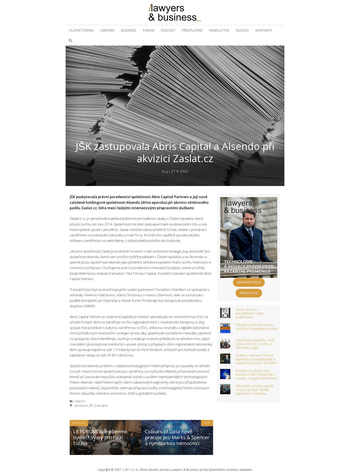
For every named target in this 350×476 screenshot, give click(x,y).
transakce (101, 405)
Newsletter (219, 30)
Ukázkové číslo (249, 282)
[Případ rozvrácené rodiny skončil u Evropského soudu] (225, 330)
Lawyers (107, 30)
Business (128, 30)
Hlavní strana (81, 30)
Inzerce (242, 30)
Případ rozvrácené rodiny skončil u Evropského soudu (256, 326)
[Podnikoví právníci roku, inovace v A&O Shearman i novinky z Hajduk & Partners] (225, 376)
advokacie (81, 405)
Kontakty (263, 30)
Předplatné (192, 30)
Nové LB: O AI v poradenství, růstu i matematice (250, 313)
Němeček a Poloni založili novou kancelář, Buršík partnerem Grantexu (254, 390)
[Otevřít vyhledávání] (70, 40)
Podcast (168, 30)
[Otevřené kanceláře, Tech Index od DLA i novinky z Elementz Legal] (225, 345)
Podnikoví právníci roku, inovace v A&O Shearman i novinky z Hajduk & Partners (256, 374)
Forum (148, 30)
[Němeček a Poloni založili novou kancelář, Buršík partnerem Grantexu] (225, 391)
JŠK (91, 405)
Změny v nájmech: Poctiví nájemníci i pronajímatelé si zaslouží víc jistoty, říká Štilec (256, 359)
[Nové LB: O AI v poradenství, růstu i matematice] (225, 315)
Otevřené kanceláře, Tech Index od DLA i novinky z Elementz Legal (255, 344)
